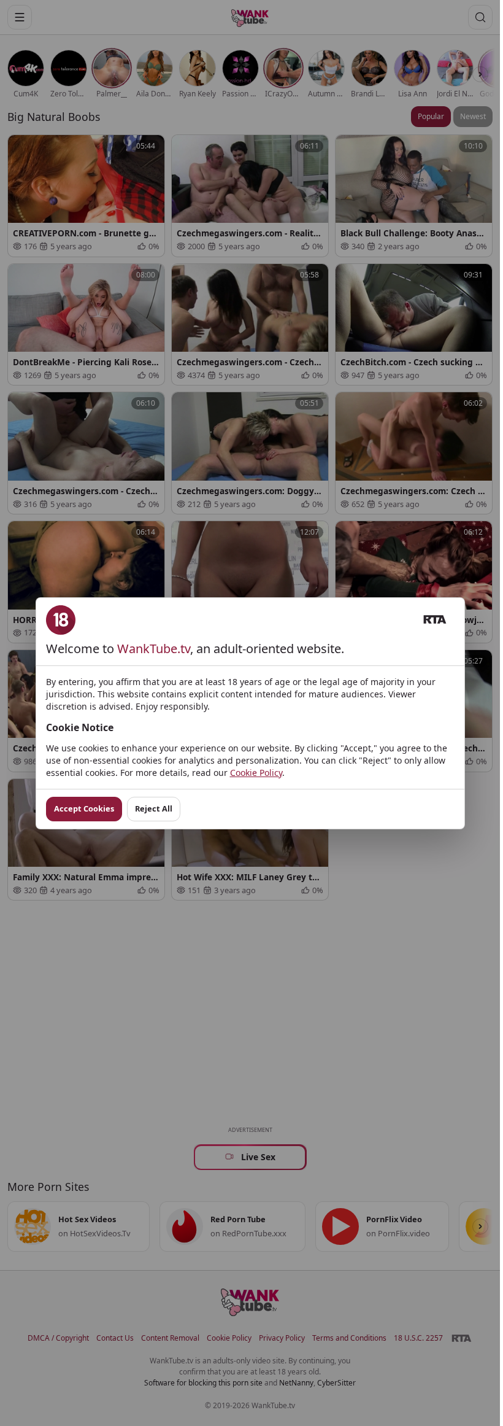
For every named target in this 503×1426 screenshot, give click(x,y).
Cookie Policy (256, 772)
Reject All (153, 808)
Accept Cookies (84, 808)
